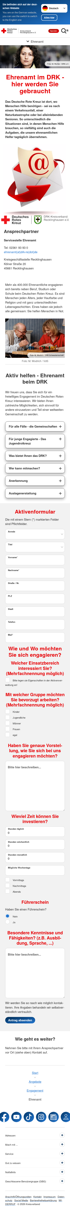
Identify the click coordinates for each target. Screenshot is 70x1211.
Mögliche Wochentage (19, 867)
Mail (10, 634)
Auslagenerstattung (22, 493)
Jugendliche (18, 717)
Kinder (16, 711)
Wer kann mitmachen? (24, 468)
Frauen (16, 729)
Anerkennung (18, 480)
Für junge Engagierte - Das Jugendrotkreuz (27, 441)
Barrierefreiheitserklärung (43, 1200)
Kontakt (37, 1196)
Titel (10, 544)
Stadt (10, 609)
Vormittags (18, 880)
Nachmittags (19, 885)
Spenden (53, 30)
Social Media (21, 1200)
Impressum (49, 1196)
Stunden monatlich (17, 854)
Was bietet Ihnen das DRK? (28, 455)
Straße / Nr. (13, 583)
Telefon (11, 621)
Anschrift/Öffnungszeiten (18, 1196)
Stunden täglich (16, 828)
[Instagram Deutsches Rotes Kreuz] (41, 1117)
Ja (13, 922)
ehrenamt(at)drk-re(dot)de (20, 252)
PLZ (10, 596)
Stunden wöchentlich (18, 841)
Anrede (11, 531)
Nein (15, 916)
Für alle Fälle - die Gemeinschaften (33, 426)
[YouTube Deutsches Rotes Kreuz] (16, 1117)
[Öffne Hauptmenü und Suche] (65, 31)
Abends (16, 891)
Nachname (13, 570)
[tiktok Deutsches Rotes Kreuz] (29, 1117)
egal (14, 735)
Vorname (13, 557)
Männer (16, 723)
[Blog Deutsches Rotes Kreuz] (53, 1117)
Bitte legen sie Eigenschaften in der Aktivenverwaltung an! (34, 682)
